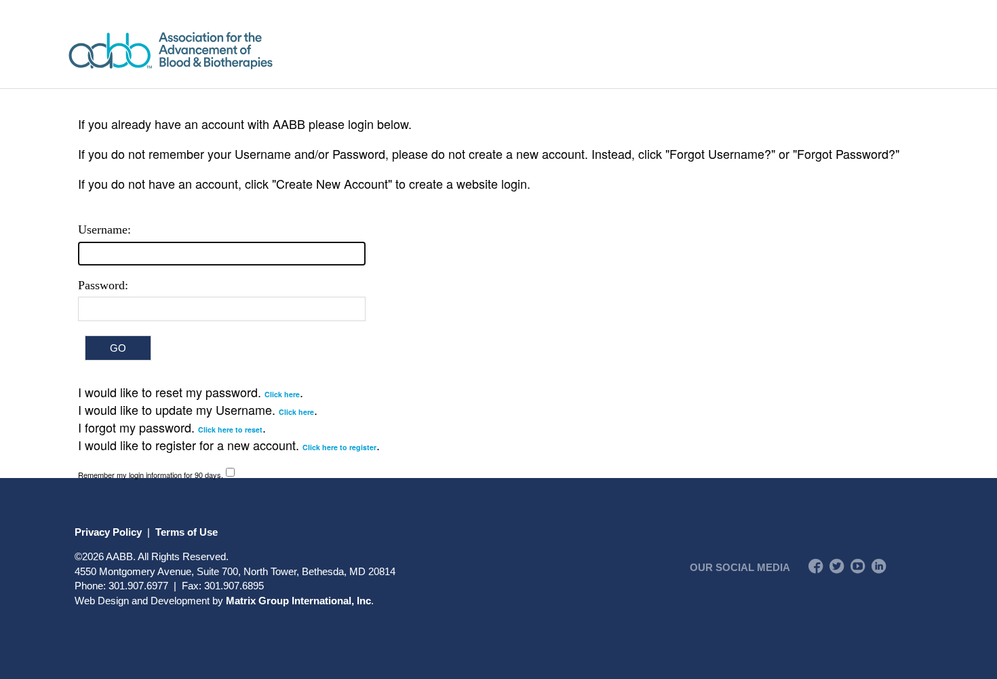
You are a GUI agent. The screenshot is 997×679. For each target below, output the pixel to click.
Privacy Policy (108, 532)
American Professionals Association (210, 50)
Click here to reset (230, 429)
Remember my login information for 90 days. (150, 474)
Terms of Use (186, 532)
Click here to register (339, 447)
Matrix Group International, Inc (298, 600)
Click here (282, 394)
